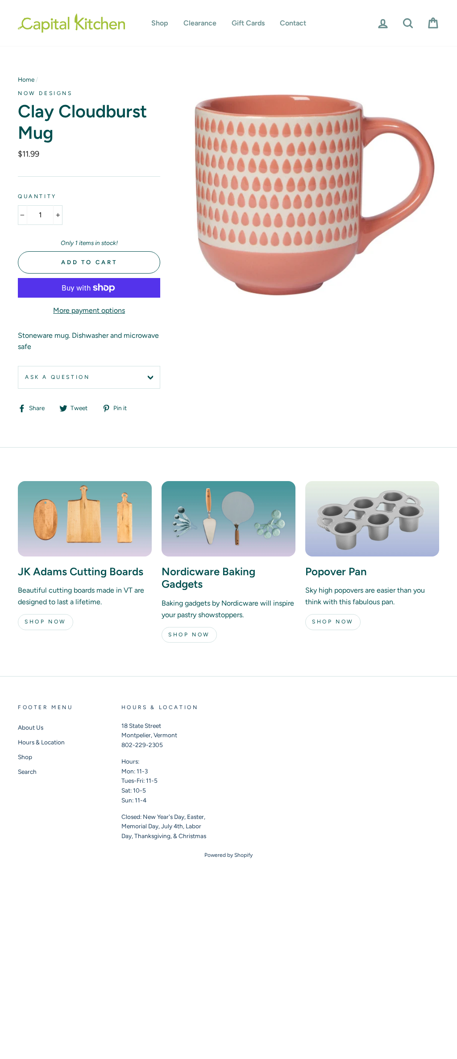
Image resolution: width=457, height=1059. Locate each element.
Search (27, 771)
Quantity (37, 196)
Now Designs (45, 93)
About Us (30, 727)
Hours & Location (41, 742)
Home (26, 79)
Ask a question (57, 377)
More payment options (89, 310)
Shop (159, 23)
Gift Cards (248, 23)
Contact (293, 23)
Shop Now (45, 622)
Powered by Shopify (228, 855)
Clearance (199, 23)
